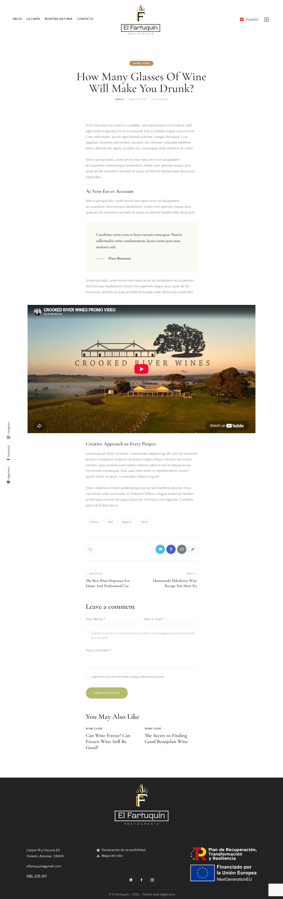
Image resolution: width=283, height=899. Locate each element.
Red (110, 522)
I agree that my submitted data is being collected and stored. (128, 676)
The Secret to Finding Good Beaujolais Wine (166, 738)
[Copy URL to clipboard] (192, 549)
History (94, 522)
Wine (144, 522)
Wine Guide (141, 63)
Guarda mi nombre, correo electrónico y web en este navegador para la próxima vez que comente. (143, 636)
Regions (127, 522)
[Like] (91, 549)
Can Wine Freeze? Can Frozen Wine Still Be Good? (108, 741)
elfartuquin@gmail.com (44, 866)
